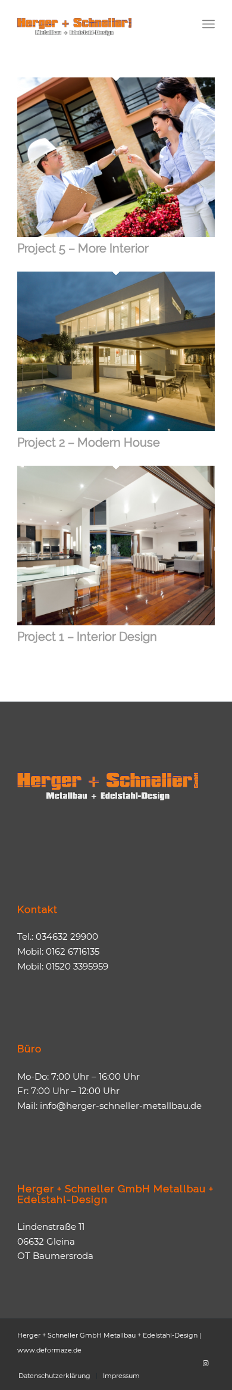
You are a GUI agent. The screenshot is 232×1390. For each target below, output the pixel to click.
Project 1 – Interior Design (87, 636)
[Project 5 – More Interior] (116, 233)
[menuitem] (208, 24)
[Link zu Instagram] (206, 1363)
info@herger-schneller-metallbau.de (121, 1105)
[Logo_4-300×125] (96, 24)
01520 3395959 (77, 966)
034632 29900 (67, 936)
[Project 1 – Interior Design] (116, 622)
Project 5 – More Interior (83, 248)
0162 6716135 (72, 951)
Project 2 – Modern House (88, 442)
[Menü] (208, 24)
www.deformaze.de (49, 1350)
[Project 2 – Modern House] (116, 428)
